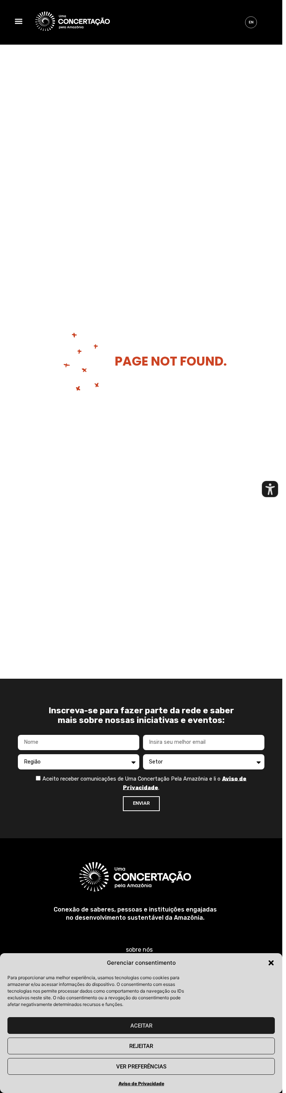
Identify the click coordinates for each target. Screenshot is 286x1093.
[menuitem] (251, 22)
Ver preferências (141, 1066)
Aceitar (141, 1025)
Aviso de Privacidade (141, 1083)
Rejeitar (141, 1046)
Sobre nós (139, 949)
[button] (271, 963)
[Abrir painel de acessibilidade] (270, 489)
